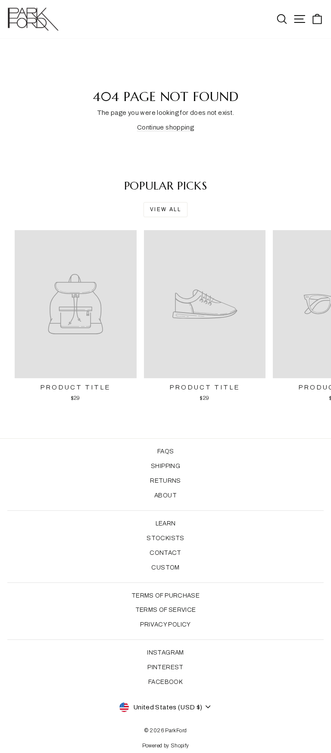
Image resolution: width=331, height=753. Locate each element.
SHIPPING (165, 466)
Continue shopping (165, 127)
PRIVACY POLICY (165, 624)
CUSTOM (165, 567)
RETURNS (165, 481)
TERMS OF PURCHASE (165, 595)
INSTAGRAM (165, 652)
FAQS (165, 451)
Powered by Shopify (165, 746)
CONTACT (165, 553)
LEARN (166, 523)
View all (165, 209)
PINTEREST (165, 667)
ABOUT (165, 495)
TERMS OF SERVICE (165, 610)
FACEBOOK (165, 682)
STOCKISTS (165, 538)
